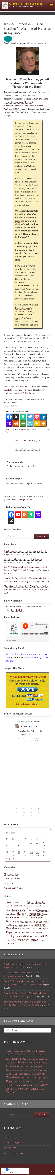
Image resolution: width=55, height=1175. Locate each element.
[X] (16, 417)
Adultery (9, 902)
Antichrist (31, 901)
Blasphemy (17, 905)
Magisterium (19, 924)
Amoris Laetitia (19, 901)
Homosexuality (35, 913)
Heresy (29, 429)
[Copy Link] (37, 423)
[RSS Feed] (25, 514)
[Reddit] (16, 423)
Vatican (33, 940)
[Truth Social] (9, 423)
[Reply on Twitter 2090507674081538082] (21, 771)
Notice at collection (8, 1173)
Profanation (37, 932)
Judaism (39, 921)
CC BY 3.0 (14, 406)
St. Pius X (9, 940)
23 (37, 851)
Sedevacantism (33, 936)
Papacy (10, 932)
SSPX (45, 936)
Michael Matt (29, 925)
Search (41, 536)
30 (37, 855)
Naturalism (39, 924)
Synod (15, 940)
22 (31, 851)
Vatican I (41, 940)
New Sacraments (24, 928)
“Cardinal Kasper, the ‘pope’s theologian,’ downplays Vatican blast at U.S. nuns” (26, 311)
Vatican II (11, 943)
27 (19, 855)
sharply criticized (20, 284)
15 (31, 848)
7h (42, 727)
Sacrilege (10, 936)
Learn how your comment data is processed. (26, 498)
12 (13, 848)
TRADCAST (10, 883)
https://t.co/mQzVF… (29, 746)
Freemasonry (42, 909)
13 (19, 848)
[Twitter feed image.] (33, 757)
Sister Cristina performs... (27, 449)
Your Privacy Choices (17, 1169)
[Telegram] (30, 417)
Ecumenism (18, 910)
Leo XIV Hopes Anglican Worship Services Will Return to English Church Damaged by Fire (25, 568)
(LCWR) (16, 108)
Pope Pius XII (27, 932)
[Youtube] (18, 514)
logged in (21, 483)
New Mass (11, 928)
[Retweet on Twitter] (21, 721)
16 (37, 848)
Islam (17, 921)
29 (31, 855)
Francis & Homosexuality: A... (28, 440)
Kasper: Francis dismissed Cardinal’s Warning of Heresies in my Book (27, 28)
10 (44, 845)
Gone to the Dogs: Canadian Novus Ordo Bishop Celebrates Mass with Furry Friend (25, 580)
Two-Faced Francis (23, 386)
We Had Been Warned (13, 887)
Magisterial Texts (11, 873)
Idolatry (45, 914)
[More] (43, 423)
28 (25, 855)
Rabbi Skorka (29, 393)
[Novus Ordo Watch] (24, 5)
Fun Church (11, 913)
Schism (20, 936)
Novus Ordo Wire (12, 429)
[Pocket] (37, 417)
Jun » (15, 858)
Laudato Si (46, 921)
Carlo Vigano (27, 906)
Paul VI (18, 932)
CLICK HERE (17, 609)
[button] (10, 39)
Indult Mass (25, 917)
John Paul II (24, 921)
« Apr (8, 858)
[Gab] (23, 417)
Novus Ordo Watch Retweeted (32, 722)
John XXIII (32, 921)
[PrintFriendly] (30, 423)
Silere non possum (29, 726)
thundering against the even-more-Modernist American (26, 102)
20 (19, 851)
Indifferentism (13, 917)
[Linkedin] (43, 417)
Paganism (46, 929)
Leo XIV (9, 925)
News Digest (36, 928)
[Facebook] (9, 417)
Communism (36, 906)
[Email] (23, 423)
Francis (23, 429)
